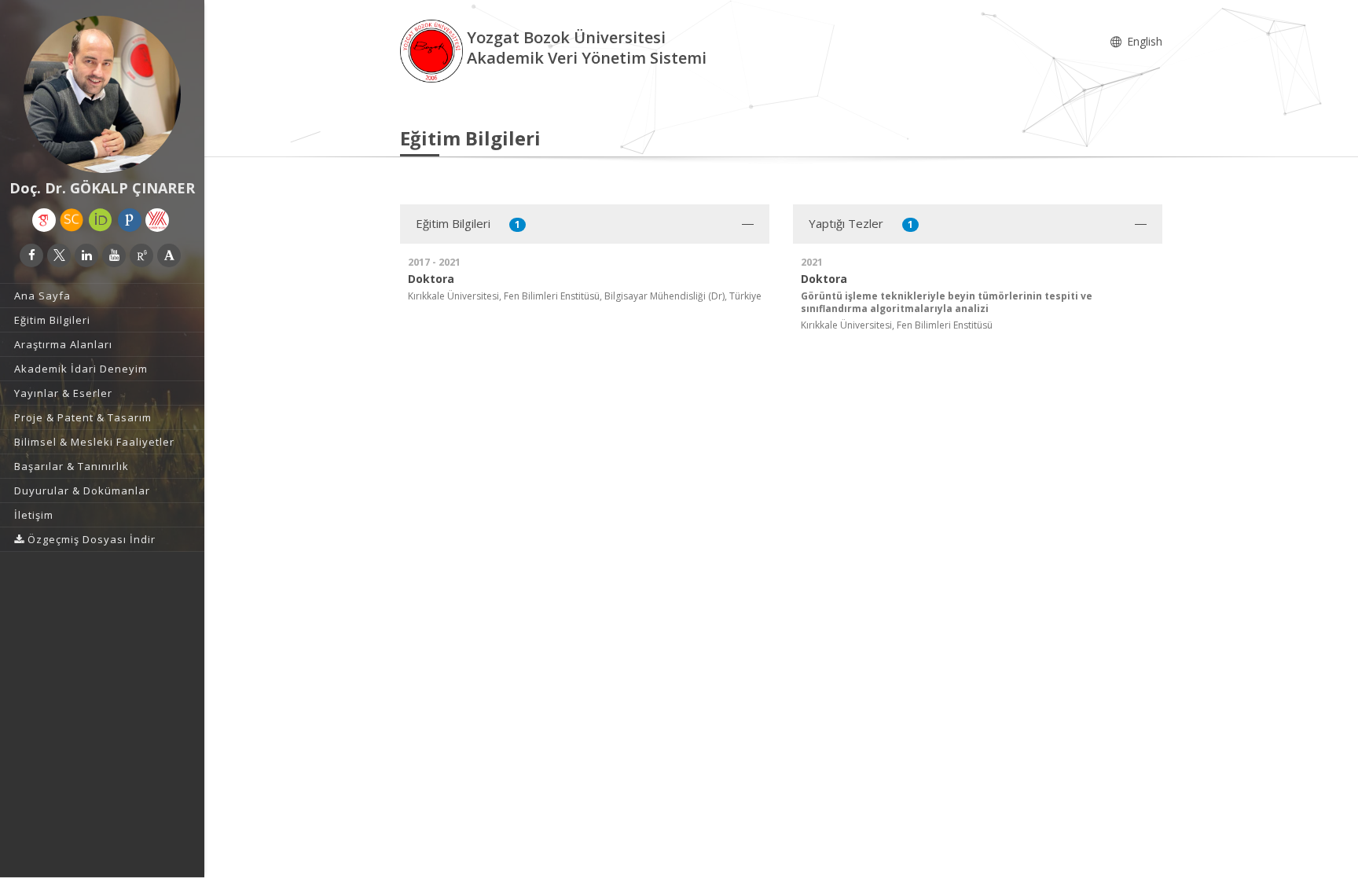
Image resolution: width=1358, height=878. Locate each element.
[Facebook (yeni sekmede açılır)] (31, 255)
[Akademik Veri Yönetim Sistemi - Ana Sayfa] (433, 49)
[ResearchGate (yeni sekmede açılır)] (141, 255)
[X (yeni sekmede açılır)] (59, 255)
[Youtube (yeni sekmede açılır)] (114, 255)
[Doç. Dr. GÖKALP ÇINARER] (102, 94)
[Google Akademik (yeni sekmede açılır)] (44, 220)
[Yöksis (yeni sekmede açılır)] (157, 220)
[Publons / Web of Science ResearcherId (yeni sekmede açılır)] (129, 220)
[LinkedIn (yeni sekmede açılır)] (86, 255)
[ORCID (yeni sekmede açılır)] (100, 220)
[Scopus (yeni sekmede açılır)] (71, 220)
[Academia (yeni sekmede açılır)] (169, 255)
